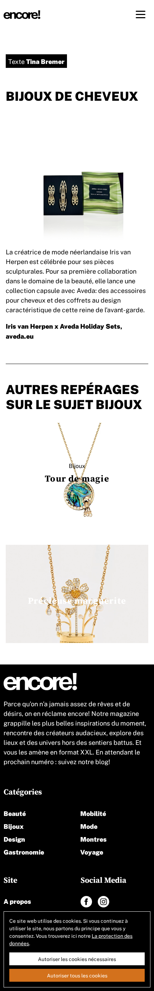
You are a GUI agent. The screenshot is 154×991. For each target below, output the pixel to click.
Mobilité (93, 812)
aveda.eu (20, 335)
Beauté (15, 812)
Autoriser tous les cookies (77, 975)
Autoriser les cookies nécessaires (77, 959)
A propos (17, 900)
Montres (93, 838)
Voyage (91, 851)
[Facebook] (86, 901)
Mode (88, 825)
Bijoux (14, 825)
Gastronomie (24, 851)
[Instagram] (103, 901)
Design (14, 838)
